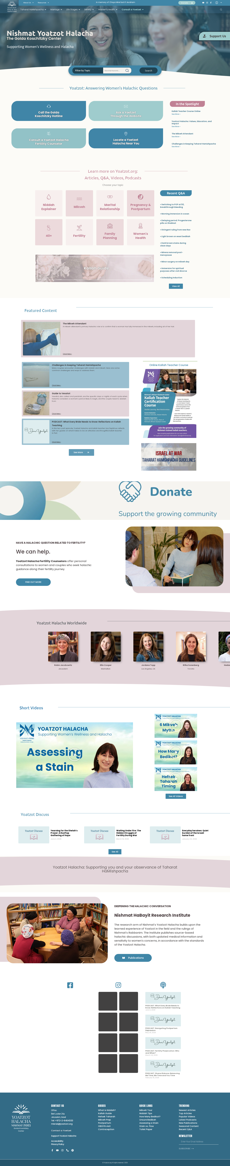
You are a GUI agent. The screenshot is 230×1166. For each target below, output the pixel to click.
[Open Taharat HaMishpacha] (45, 9)
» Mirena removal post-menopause (171, 253)
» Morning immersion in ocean (174, 213)
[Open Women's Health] (117, 9)
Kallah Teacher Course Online (186, 111)
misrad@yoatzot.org (62, 1123)
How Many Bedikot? (149, 1116)
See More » (176, 114)
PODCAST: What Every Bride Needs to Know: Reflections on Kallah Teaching (162, 1006)
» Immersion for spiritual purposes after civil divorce (173, 269)
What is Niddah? (107, 1110)
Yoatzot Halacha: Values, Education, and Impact (192, 122)
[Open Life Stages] (79, 9)
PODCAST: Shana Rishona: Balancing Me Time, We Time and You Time (162, 1074)
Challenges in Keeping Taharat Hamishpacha (194, 143)
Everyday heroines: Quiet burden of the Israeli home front (195, 833)
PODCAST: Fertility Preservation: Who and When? (162, 1052)
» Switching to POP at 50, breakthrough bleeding (172, 205)
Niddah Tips (145, 1113)
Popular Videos (187, 1116)
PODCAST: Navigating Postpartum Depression (161, 1029)
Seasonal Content (189, 1126)
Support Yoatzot (59, 1135)
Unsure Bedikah (147, 1119)
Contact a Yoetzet (61, 1130)
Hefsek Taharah (106, 1116)
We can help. (33, 551)
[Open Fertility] (93, 9)
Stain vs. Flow (146, 1126)
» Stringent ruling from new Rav (175, 229)
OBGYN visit (104, 1126)
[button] (107, 1001)
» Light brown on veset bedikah (175, 236)
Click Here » (67, 354)
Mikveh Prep (104, 1119)
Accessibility (57, 1141)
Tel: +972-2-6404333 (62, 1120)
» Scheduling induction (171, 277)
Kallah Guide (105, 1113)
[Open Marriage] (61, 9)
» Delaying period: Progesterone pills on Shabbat (176, 221)
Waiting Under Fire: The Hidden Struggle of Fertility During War (128, 833)
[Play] (74, 755)
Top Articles (185, 1113)
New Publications (188, 1122)
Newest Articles (187, 1110)
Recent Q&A (185, 1129)
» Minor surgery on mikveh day (174, 261)
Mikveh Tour (145, 1110)
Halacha (72, 1135)
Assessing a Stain (148, 1122)
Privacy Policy (57, 1144)
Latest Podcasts (187, 1119)
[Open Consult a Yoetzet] (143, 9)
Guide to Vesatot (61, 393)
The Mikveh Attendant (182, 133)
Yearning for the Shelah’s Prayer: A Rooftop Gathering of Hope (64, 833)
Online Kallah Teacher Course (168, 365)
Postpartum (104, 1122)
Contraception (106, 1129)
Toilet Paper (145, 1129)
